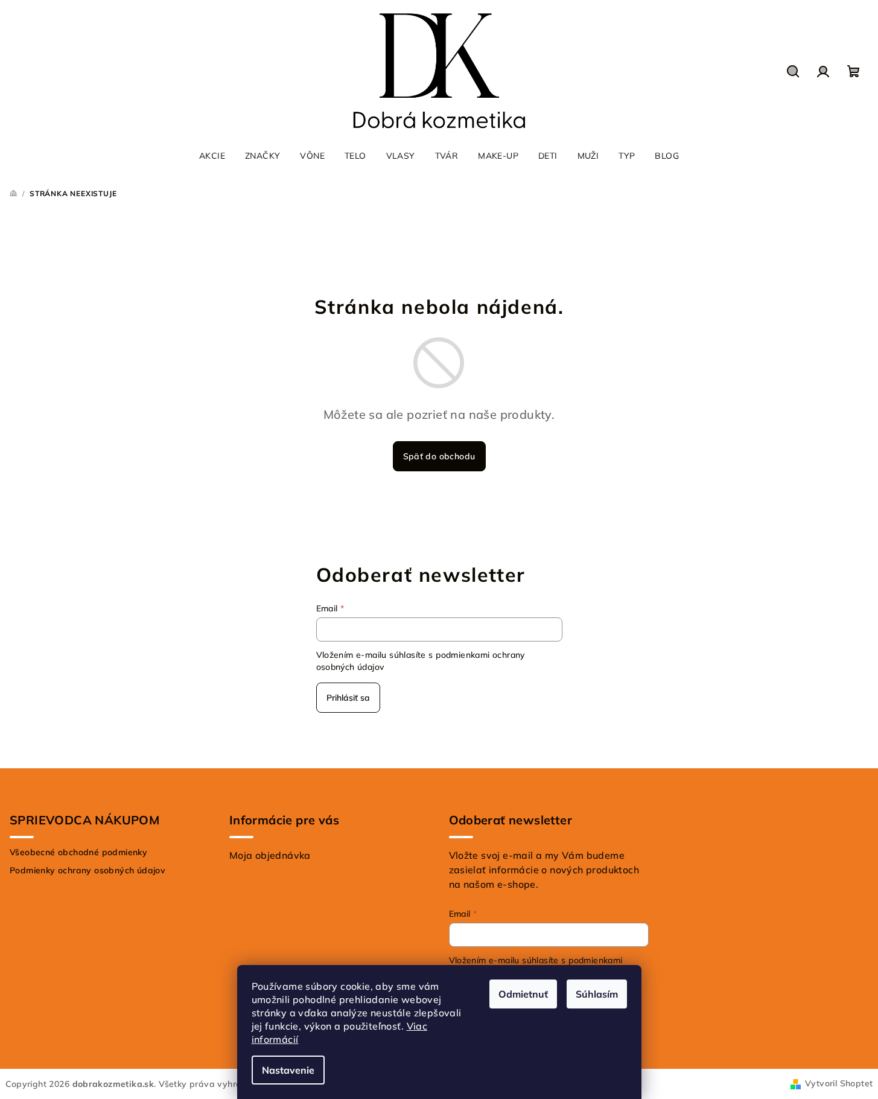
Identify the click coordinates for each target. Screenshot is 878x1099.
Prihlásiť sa (348, 697)
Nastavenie (288, 1070)
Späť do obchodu (439, 456)
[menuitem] (212, 156)
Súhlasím (597, 994)
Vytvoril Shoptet (839, 1083)
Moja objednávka (270, 855)
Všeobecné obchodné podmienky (78, 852)
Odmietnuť (523, 994)
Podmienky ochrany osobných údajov (87, 870)
